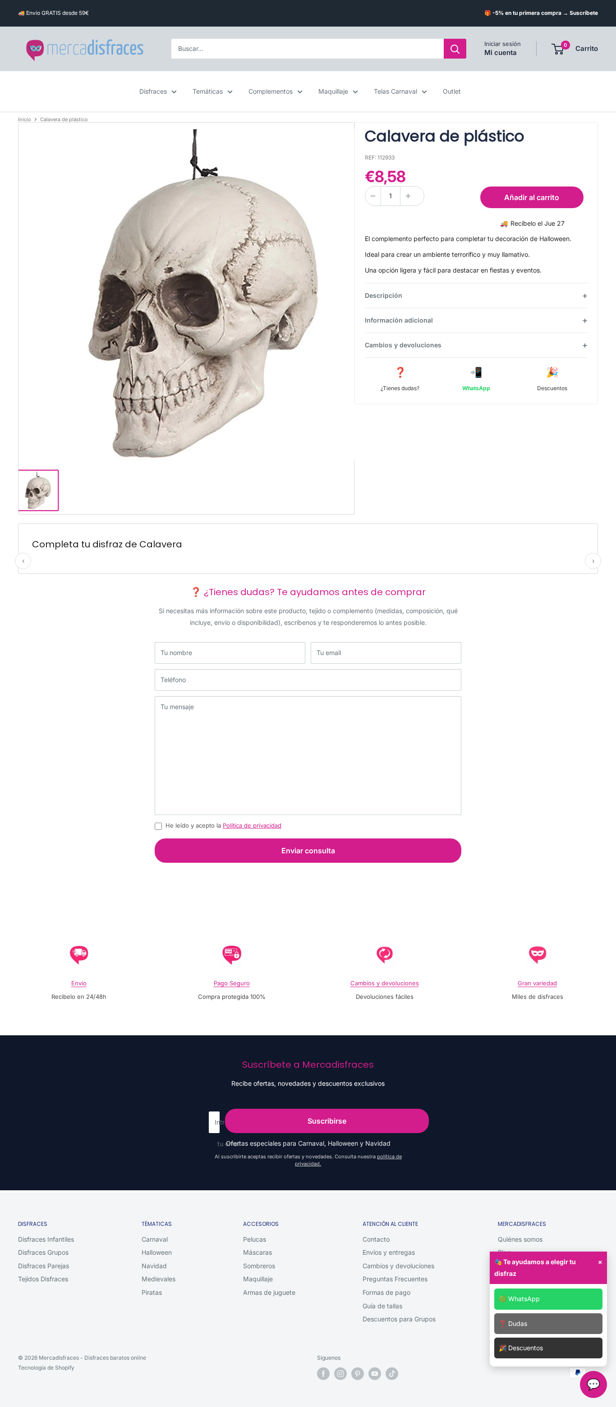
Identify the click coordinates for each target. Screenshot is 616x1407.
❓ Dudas (513, 1323)
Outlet (452, 91)
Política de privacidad (252, 825)
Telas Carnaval (395, 91)
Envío (79, 983)
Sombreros (259, 1266)
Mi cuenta (500, 53)
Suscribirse (327, 1120)
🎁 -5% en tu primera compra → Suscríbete (541, 12)
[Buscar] (455, 49)
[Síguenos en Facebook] (323, 1373)
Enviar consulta (308, 850)
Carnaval (155, 1239)
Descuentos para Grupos (399, 1319)
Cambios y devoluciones (403, 345)
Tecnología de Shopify (46, 1367)
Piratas (152, 1292)
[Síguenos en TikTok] (392, 1373)
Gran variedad (537, 983)
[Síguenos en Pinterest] (357, 1373)
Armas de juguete (269, 1292)
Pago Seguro (232, 983)
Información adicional (399, 320)
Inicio (24, 119)
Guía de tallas (382, 1306)
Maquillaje (333, 91)
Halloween (157, 1252)
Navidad (154, 1266)
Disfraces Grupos (43, 1252)
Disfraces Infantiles (46, 1239)
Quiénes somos (520, 1239)
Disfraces (153, 91)
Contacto (376, 1239)
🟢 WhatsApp (519, 1298)
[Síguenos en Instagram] (340, 1373)
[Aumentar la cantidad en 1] (408, 196)
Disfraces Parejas (43, 1266)
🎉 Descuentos (521, 1348)
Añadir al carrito (531, 197)
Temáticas (208, 91)
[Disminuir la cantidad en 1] (373, 196)
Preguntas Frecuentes (395, 1279)
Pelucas (254, 1239)
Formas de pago (386, 1292)
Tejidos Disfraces (43, 1279)
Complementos (270, 91)
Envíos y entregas (389, 1252)
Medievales (158, 1279)
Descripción (383, 295)
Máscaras (257, 1252)
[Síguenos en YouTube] (374, 1373)
